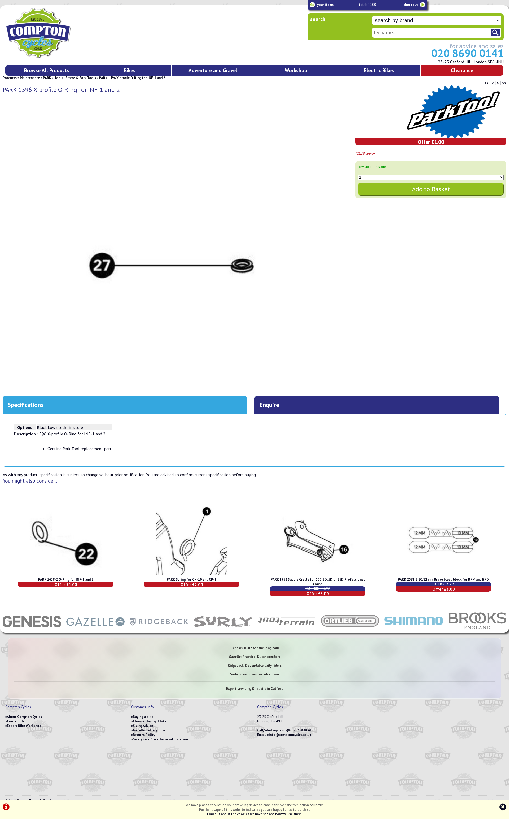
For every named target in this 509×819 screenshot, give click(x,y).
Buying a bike (143, 716)
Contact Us (15, 721)
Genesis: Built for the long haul (254, 648)
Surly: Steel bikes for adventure (254, 674)
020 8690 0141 (467, 53)
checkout (410, 4)
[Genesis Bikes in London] (32, 630)
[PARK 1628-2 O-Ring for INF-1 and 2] (65, 575)
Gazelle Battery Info (149, 730)
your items (325, 4)
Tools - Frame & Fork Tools (75, 78)
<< (486, 82)
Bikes (129, 70)
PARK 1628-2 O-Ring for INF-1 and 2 (65, 579)
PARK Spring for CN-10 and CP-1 (191, 579)
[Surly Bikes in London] (223, 630)
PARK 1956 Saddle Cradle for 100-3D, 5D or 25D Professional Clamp (318, 581)
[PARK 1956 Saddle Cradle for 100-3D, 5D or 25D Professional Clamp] (317, 575)
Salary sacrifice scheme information (160, 739)
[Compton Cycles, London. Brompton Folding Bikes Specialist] (58, 57)
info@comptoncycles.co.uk (290, 735)
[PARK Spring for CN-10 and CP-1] (191, 575)
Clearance (462, 70)
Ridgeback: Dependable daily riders (255, 665)
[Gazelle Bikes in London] (95, 630)
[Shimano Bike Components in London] (413, 630)
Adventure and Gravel (212, 70)
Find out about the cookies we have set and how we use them (254, 814)
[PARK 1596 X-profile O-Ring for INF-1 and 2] (171, 264)
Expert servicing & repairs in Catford (254, 688)
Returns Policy (144, 735)
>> (504, 82)
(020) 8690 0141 (299, 730)
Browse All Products (46, 70)
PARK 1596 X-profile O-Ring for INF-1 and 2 (132, 78)
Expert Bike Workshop (24, 725)
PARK (47, 78)
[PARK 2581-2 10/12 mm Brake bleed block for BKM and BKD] (443, 575)
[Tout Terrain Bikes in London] (286, 630)
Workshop (296, 70)
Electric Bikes (379, 70)
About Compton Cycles (24, 716)
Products (10, 78)
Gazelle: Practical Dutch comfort (254, 657)
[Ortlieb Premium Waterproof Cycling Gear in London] (350, 630)
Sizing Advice (143, 725)
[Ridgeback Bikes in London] (159, 630)
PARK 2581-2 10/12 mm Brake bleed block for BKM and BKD (443, 579)
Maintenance (30, 78)
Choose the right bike (149, 721)
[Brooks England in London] (477, 630)
